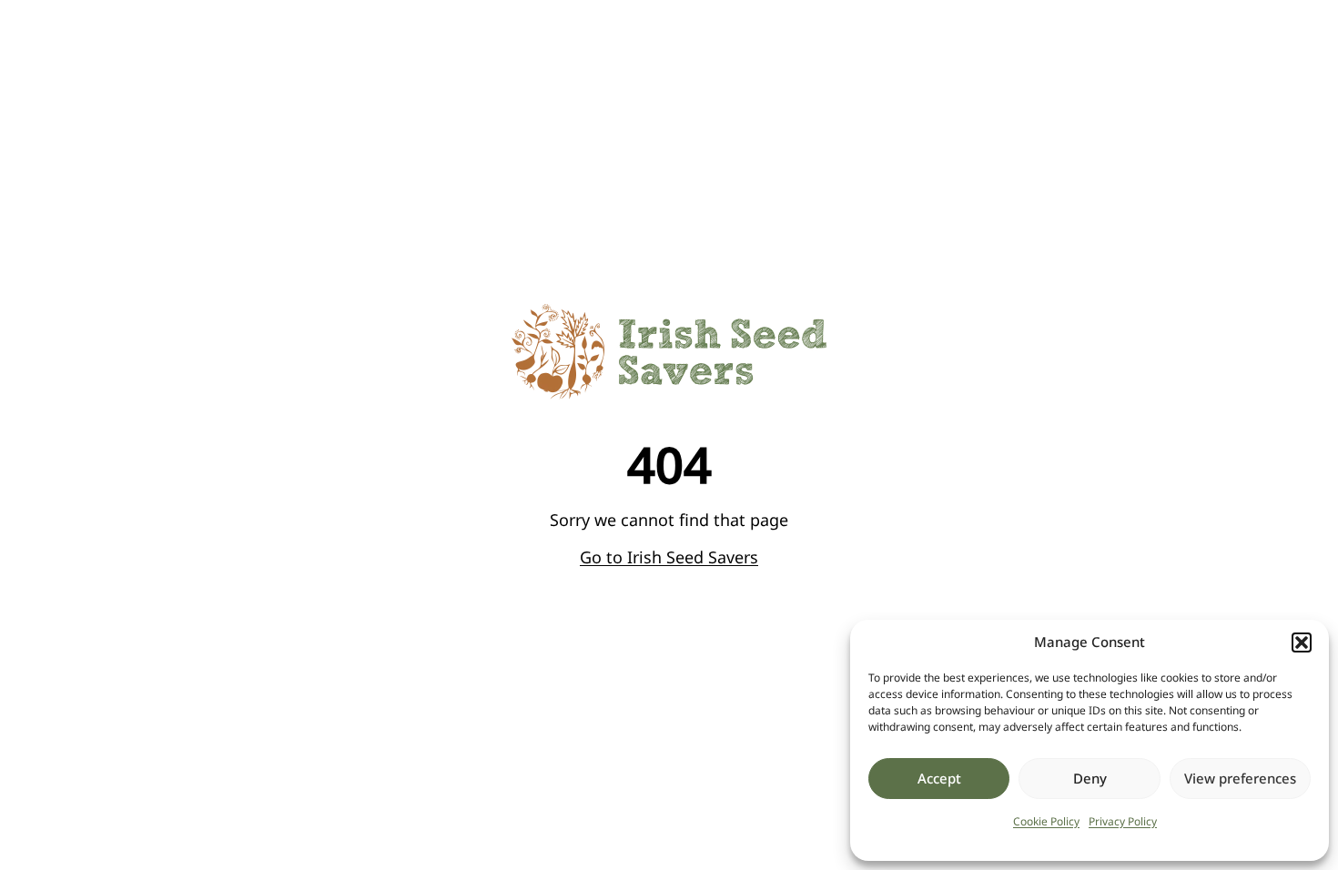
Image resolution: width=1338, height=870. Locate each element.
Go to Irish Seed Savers (669, 557)
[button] (1301, 642)
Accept (939, 778)
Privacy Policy (1123, 821)
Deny (1090, 778)
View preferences (1240, 778)
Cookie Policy (1046, 821)
